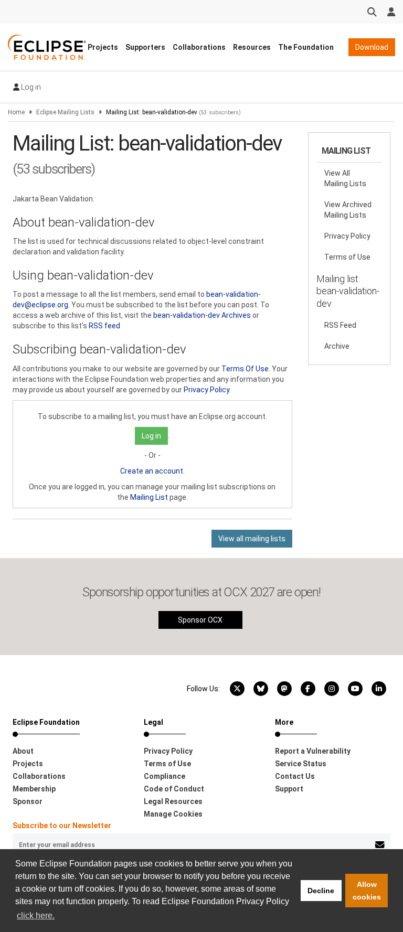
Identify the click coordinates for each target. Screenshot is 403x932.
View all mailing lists (251, 538)
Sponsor (28, 801)
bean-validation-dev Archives (202, 315)
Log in (30, 87)
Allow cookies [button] (367, 890)
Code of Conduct (174, 789)
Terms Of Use (245, 369)
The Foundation (306, 47)
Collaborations (199, 47)
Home (16, 112)
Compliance (164, 776)
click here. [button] (36, 915)
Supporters (145, 47)
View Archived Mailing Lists (348, 209)
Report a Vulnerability (313, 751)
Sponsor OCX (200, 620)
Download (371, 47)
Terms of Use (347, 257)
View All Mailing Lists (345, 178)
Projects (103, 47)
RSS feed (104, 326)
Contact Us (295, 776)
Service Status (300, 763)
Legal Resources (173, 801)
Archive (336, 346)
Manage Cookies (173, 814)
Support (289, 789)
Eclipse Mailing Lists (65, 112)
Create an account (151, 471)
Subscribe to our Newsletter (62, 825)
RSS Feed (340, 325)
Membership (34, 789)
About (23, 751)
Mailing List (149, 497)
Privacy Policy (206, 389)
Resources (252, 47)
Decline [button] (320, 890)
